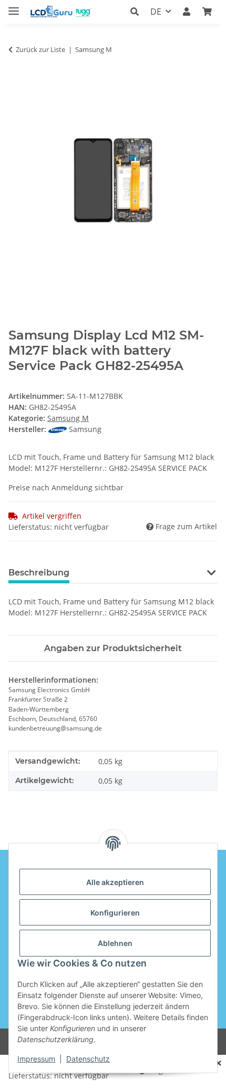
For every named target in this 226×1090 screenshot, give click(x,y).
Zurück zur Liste (40, 49)
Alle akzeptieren (115, 882)
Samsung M (68, 418)
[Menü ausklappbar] (13, 6)
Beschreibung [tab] (38, 573)
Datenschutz (88, 1058)
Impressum (36, 1058)
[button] (137, 11)
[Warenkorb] (207, 11)
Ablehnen (115, 943)
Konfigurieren (115, 912)
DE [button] (155, 11)
